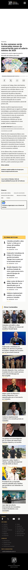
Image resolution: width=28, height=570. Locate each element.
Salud (18, 524)
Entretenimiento (7, 530)
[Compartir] (4, 80)
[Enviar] (17, 80)
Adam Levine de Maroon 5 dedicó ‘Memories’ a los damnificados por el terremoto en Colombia (15, 285)
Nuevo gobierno (21, 533)
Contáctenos (6, 544)
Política (5, 526)
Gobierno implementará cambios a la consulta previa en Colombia (14, 296)
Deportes (5, 528)
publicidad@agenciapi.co (9, 551)
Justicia (5, 524)
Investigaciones (21, 530)
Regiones (5, 533)
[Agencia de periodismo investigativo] (14, 3)
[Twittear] (10, 81)
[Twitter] (9, 519)
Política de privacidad (8, 546)
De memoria (20, 528)
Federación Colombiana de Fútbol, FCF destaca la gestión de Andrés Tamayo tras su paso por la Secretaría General (15, 258)
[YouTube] (15, 519)
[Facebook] (4, 519)
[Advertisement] (14, 26)
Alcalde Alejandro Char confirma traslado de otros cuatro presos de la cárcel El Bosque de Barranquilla (15, 272)
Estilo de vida (20, 535)
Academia (19, 526)
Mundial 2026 (20, 531)
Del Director (6, 540)
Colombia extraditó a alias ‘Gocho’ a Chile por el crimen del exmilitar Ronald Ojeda (15, 245)
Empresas (3, 41)
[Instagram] (20, 519)
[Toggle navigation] (27, 1)
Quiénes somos (7, 542)
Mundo (5, 531)
